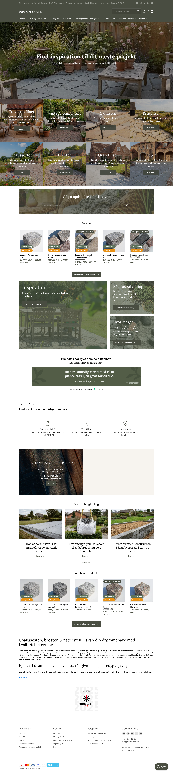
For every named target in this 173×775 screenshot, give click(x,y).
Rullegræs (55, 18)
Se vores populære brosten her (86, 274)
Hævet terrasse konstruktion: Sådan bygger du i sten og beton (132, 547)
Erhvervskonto (56, 3)
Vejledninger (58, 744)
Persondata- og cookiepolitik (30, 747)
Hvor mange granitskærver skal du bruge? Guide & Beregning (86, 547)
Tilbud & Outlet (109, 18)
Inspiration (67, 18)
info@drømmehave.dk (47, 432)
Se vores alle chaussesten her (86, 624)
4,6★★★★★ (74, 3)
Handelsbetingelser (26, 744)
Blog (55, 747)
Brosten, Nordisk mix (139, 255)
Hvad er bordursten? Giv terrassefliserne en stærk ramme (40, 547)
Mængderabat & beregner (87, 18)
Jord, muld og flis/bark (96, 744)
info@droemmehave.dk (51, 478)
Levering (22, 733)
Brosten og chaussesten (97, 733)
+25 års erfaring (97, 3)
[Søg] (138, 11)
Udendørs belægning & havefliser (32, 18)
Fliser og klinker (94, 737)
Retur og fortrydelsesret (62, 740)
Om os (21, 740)
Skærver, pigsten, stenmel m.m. (100, 740)
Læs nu (39, 556)
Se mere (85, 562)
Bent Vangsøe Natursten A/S (140, 747)
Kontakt (142, 18)
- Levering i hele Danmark (34, 3)
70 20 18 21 (118, 3)
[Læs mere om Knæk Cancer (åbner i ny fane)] (86, 699)
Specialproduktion (126, 18)
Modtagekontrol (59, 737)
